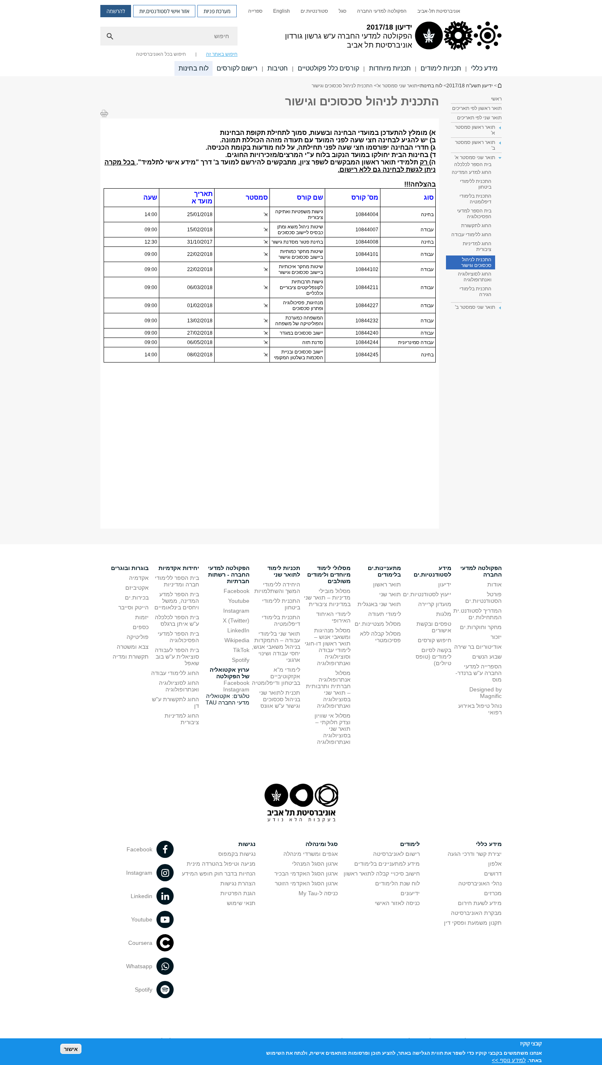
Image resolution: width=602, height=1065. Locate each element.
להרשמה (115, 11)
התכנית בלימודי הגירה (475, 291)
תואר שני (390, 594)
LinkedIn (238, 630)
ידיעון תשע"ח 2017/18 (499, 85)
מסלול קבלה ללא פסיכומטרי (380, 636)
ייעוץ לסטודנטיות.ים (427, 594)
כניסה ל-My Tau (318, 893)
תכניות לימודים (441, 68)
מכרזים (493, 893)
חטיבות (277, 68)
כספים (141, 627)
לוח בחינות (193, 68)
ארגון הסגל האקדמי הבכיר (306, 873)
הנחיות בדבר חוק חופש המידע (219, 873)
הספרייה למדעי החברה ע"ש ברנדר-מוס (478, 673)
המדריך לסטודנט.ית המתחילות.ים (477, 613)
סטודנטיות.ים (314, 11)
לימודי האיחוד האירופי (333, 617)
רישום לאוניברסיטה (396, 854)
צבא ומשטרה (133, 646)
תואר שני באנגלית (379, 604)
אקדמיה (139, 578)
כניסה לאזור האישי (397, 903)
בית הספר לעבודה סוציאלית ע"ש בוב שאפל (177, 656)
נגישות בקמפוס (237, 854)
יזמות (142, 617)
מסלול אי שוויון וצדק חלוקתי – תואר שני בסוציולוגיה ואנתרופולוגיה (333, 728)
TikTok (241, 650)
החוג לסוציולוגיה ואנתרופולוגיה (474, 277)
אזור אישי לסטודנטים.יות (164, 11)
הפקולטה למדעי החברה (382, 11)
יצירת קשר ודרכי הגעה (475, 854)
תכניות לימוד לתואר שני (283, 571)
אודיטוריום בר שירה (478, 646)
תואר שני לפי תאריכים (479, 118)
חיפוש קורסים (434, 640)
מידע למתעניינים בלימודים (387, 863)
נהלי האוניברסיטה (480, 883)
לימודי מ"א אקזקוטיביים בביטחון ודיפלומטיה (276, 676)
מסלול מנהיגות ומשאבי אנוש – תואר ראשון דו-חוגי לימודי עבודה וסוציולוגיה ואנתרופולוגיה (328, 646)
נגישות (247, 844)
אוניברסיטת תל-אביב (438, 11)
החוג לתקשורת (476, 225)
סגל (342, 11)
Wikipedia (236, 640)
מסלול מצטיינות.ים (378, 623)
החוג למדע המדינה (471, 172)
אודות (494, 584)
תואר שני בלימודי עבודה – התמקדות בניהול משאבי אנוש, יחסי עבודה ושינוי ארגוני (276, 646)
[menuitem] (439, 11)
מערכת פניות (217, 11)
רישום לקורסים (237, 68)
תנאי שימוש (241, 903)
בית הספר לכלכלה (472, 164)
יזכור (496, 637)
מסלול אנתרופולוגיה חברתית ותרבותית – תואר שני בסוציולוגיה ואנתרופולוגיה (328, 689)
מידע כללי (484, 68)
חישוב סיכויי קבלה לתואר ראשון (382, 873)
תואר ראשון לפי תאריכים (477, 108)
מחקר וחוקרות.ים (481, 627)
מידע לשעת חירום (480, 903)
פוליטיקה (138, 637)
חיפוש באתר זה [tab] (222, 54)
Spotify (240, 660)
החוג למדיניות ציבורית (477, 246)
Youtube (238, 600)
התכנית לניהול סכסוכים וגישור (476, 262)
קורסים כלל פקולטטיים (328, 68)
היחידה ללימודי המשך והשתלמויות (277, 587)
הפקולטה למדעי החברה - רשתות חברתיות (228, 574)
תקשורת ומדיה (131, 656)
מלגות (443, 614)
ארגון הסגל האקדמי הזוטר (306, 883)
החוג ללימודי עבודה (471, 234)
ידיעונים (410, 893)
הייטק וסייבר (133, 607)
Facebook (236, 591)
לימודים (410, 844)
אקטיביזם (137, 587)
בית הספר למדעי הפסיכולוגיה (474, 213)
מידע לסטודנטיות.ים (432, 571)
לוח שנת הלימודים (397, 883)
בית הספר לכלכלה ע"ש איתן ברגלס (177, 620)
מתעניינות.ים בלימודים (384, 571)
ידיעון (444, 584)
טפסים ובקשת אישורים (433, 627)
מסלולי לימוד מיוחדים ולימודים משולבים (329, 574)
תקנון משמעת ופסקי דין (473, 922)
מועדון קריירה (434, 604)
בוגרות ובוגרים (130, 568)
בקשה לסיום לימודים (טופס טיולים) (433, 656)
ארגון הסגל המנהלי (315, 863)
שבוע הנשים (487, 656)
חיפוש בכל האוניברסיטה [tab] (161, 54)
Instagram (236, 610)
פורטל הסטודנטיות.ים (483, 597)
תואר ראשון (387, 584)
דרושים (493, 873)
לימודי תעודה (384, 614)
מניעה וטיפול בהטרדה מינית (221, 863)
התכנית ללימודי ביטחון (475, 184)
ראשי (496, 99)
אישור (71, 1049)
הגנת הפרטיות (238, 893)
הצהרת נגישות (238, 883)
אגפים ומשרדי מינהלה (310, 854)
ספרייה (255, 11)
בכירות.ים (137, 597)
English (281, 11)
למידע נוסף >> (509, 1060)
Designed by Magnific (485, 692)
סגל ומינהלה (322, 844)
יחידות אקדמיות (178, 568)
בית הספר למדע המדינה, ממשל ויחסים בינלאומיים (176, 601)
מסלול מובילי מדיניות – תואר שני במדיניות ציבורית (327, 597)
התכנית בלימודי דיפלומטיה (475, 199)
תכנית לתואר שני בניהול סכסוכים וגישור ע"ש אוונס (279, 699)
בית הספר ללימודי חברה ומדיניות (177, 581)
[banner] (301, 38)
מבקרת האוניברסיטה (476, 913)
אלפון (495, 863)
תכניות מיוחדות (390, 68)
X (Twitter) (236, 620)
